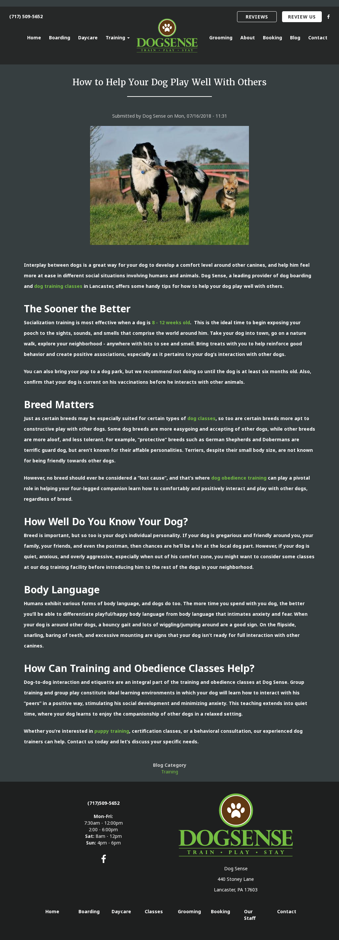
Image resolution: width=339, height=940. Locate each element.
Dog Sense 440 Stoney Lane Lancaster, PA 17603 (236, 879)
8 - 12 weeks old (171, 322)
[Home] (169, 36)
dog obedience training (238, 478)
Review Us (301, 17)
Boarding (59, 37)
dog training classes (58, 286)
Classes (154, 911)
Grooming (220, 37)
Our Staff (250, 914)
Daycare (88, 37)
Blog (295, 37)
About (247, 37)
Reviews (257, 17)
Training (116, 37)
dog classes (201, 418)
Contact (317, 37)
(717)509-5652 (103, 803)
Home (34, 37)
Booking (272, 37)
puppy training (111, 731)
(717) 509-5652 (26, 16)
